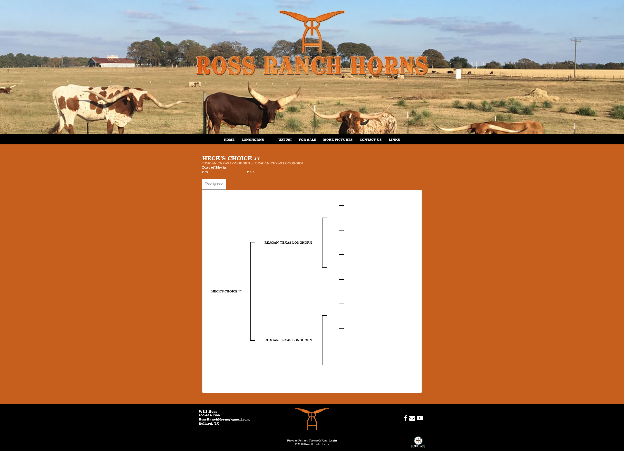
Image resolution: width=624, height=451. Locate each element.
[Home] (312, 419)
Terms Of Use (318, 440)
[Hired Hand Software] (418, 443)
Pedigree (214, 184)
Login (333, 440)
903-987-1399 (209, 415)
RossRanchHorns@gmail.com (224, 419)
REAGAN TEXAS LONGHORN (226, 163)
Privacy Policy (297, 440)
